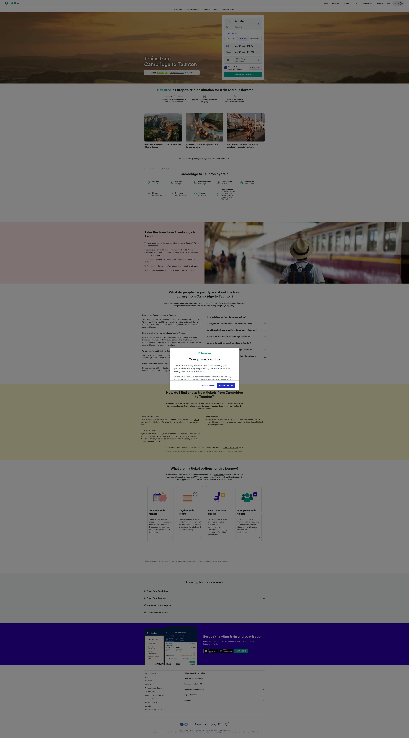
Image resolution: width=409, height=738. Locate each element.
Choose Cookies (208, 385)
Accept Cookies (226, 385)
